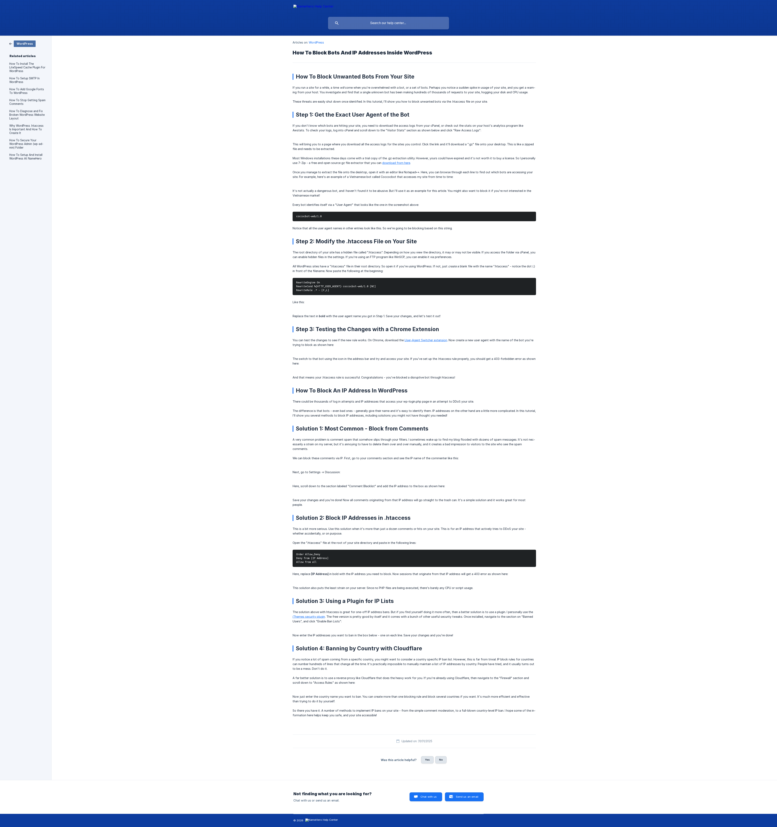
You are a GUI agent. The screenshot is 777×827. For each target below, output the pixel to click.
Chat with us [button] (428, 796)
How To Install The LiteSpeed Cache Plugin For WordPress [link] (27, 67)
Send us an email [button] (467, 796)
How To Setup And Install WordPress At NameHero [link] (25, 156)
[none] (313, 7)
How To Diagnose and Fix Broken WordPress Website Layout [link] (27, 114)
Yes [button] (427, 759)
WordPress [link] (316, 42)
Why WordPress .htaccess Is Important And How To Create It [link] (26, 129)
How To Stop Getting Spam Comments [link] (27, 102)
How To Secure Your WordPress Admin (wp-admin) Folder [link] (26, 144)
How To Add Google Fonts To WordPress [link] (26, 91)
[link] (22, 43)
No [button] (441, 759)
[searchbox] (388, 23)
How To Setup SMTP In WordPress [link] (24, 80)
